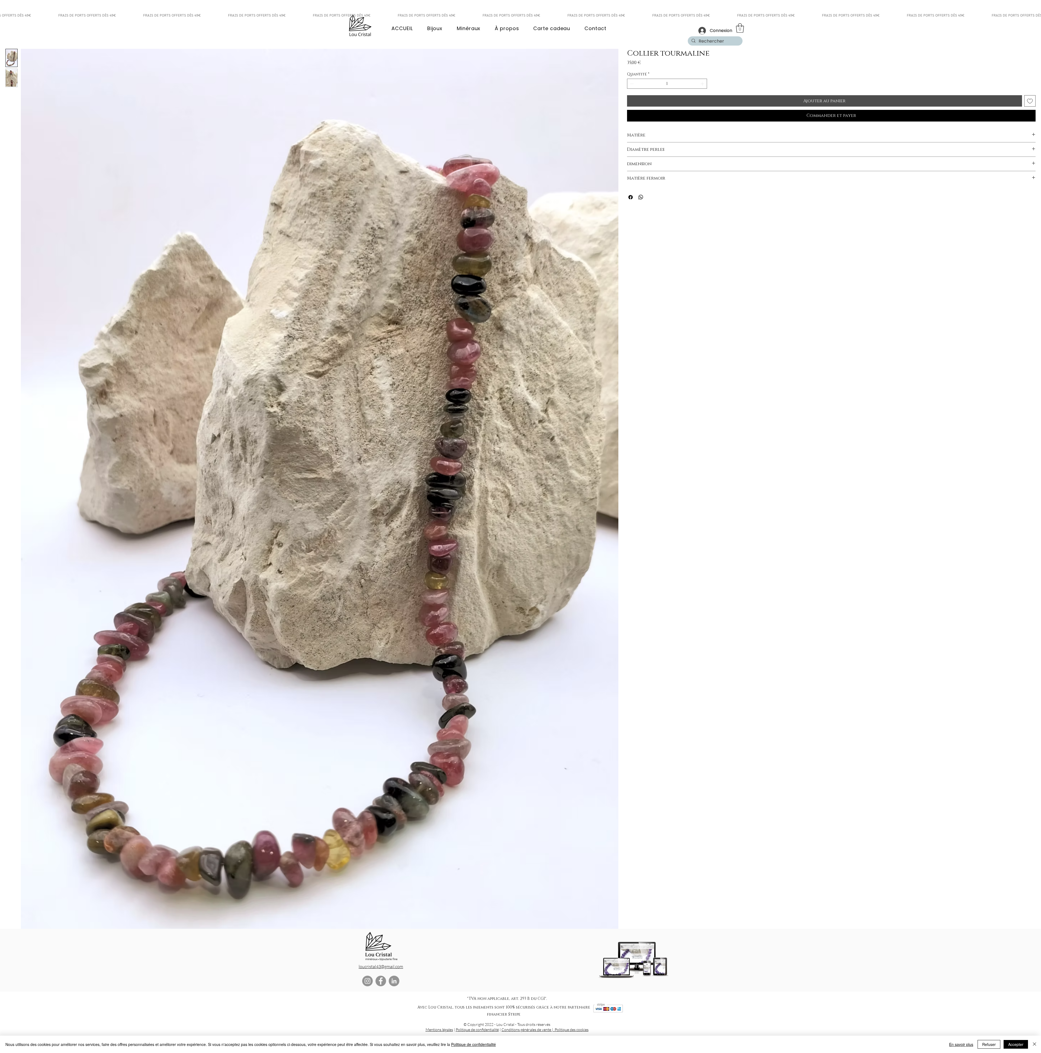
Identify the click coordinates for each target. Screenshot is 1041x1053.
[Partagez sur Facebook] (630, 197)
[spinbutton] (667, 83)
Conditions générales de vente (527, 1029)
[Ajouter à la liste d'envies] (1030, 101)
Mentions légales (439, 1029)
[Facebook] (380, 981)
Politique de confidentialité (477, 1029)
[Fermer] (1034, 1044)
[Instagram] (367, 981)
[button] (740, 28)
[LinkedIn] (394, 981)
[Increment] (702, 83)
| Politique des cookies (570, 1029)
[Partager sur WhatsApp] (641, 197)
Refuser (989, 1044)
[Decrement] (631, 83)
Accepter (1015, 1044)
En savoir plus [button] (961, 1044)
